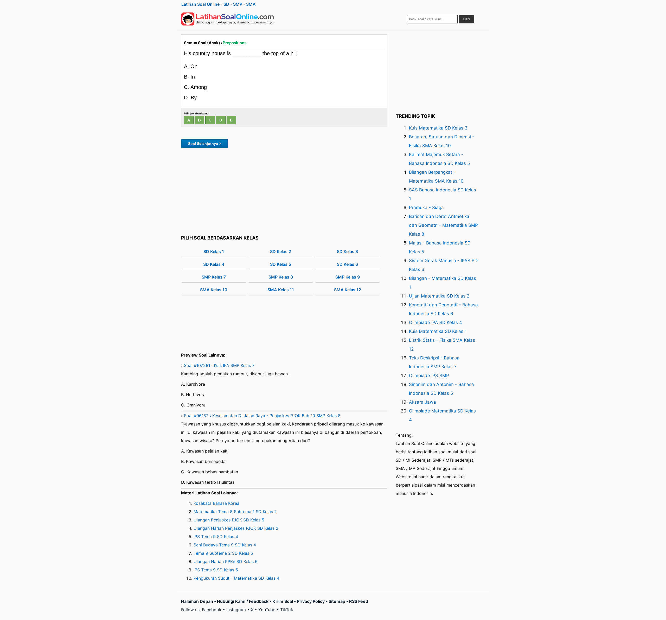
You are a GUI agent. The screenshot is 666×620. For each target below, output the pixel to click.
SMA (251, 4)
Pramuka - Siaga (426, 207)
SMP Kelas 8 (280, 277)
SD (226, 4)
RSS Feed (358, 601)
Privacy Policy (311, 601)
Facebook (211, 609)
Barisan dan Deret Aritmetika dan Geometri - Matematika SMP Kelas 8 (443, 225)
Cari (466, 19)
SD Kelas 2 (280, 251)
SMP (237, 4)
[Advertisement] (284, 190)
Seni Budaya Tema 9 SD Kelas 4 (225, 544)
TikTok (286, 609)
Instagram (236, 609)
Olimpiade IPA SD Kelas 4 (435, 322)
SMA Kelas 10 (213, 289)
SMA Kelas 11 (280, 289)
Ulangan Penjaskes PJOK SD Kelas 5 (229, 519)
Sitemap (337, 601)
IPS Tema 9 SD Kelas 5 (216, 569)
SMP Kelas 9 (347, 277)
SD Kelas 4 (214, 264)
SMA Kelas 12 (347, 289)
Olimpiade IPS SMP (429, 375)
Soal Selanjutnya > (204, 143)
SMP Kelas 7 (214, 277)
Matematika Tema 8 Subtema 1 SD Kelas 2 (235, 511)
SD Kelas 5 (280, 264)
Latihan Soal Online (200, 4)
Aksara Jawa (422, 402)
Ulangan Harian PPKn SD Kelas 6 (226, 561)
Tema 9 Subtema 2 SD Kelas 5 (223, 553)
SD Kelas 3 (347, 251)
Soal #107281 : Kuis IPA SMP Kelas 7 (219, 365)
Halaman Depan (197, 601)
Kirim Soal (282, 601)
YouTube (266, 609)
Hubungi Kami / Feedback (242, 601)
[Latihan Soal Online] (227, 18)
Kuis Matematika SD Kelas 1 (438, 331)
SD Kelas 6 (347, 264)
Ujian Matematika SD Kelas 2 (439, 296)
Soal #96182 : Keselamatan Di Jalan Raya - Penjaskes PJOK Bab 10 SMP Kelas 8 (262, 415)
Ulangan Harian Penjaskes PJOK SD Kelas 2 (236, 528)
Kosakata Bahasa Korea (216, 503)
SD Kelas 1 (213, 251)
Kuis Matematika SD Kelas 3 (438, 128)
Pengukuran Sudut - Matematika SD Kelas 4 (236, 578)
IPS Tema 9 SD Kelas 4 (216, 536)
